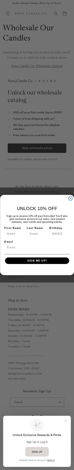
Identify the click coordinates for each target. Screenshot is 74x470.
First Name (12, 228)
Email (8, 241)
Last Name (35, 228)
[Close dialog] (70, 198)
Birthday (56, 228)
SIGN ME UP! (37, 260)
